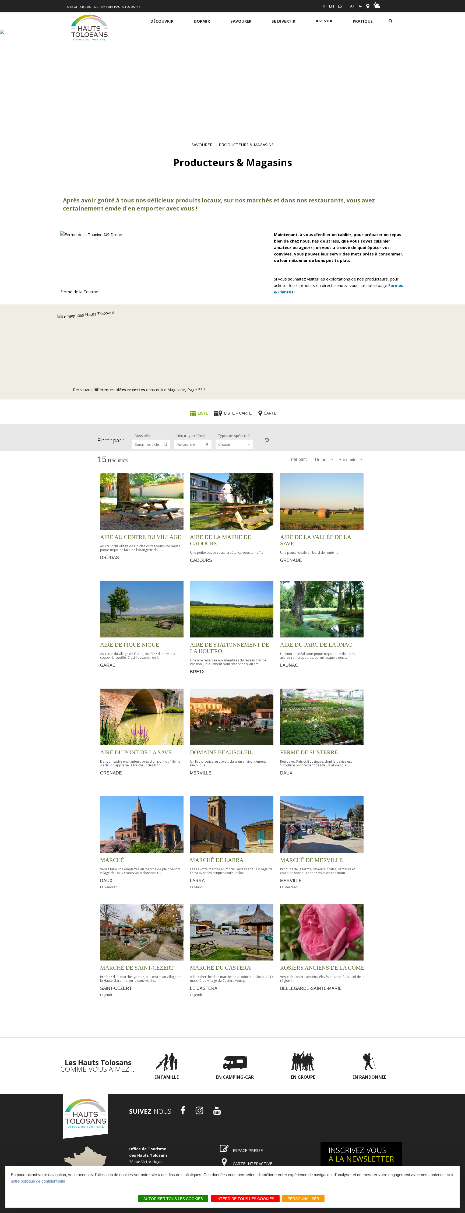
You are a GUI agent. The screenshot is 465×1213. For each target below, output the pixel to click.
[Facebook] (182, 1110)
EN (331, 6)
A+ (352, 6)
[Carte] (367, 6)
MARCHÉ (112, 860)
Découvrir (161, 21)
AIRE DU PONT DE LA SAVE (136, 752)
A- (360, 6)
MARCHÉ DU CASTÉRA (220, 968)
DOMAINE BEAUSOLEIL (221, 752)
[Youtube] (217, 1110)
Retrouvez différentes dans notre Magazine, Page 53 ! (139, 389)
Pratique (363, 21)
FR (322, 6)
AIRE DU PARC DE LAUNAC (316, 644)
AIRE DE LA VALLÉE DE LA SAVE (315, 540)
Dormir (202, 21)
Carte (270, 413)
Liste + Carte (238, 413)
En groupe (303, 1077)
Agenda (324, 20)
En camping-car (235, 1077)
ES (340, 6)
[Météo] (377, 7)
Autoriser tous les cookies (173, 1199)
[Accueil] (89, 28)
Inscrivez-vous (361, 1154)
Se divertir (283, 21)
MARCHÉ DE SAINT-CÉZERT (137, 968)
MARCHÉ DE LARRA (217, 860)
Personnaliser (303, 1199)
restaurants (326, 200)
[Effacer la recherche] (264, 440)
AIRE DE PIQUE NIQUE (129, 644)
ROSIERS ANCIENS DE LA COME (322, 968)
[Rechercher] (390, 20)
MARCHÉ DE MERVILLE (311, 860)
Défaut (321, 459)
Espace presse (248, 1150)
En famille (166, 1077)
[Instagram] (199, 1110)
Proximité (348, 459)
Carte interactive (252, 1163)
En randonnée (369, 1077)
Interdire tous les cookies (245, 1199)
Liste (203, 413)
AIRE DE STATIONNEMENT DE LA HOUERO (229, 647)
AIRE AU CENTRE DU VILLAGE (140, 537)
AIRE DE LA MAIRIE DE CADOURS (220, 540)
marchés (259, 200)
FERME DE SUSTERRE (309, 752)
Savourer (240, 21)
